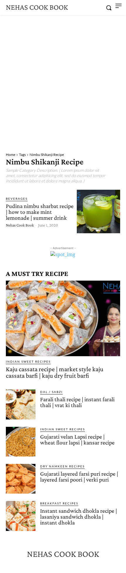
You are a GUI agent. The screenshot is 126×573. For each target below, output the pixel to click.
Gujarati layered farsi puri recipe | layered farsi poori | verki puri (79, 476)
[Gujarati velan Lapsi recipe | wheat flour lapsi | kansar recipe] (20, 442)
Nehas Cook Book (20, 225)
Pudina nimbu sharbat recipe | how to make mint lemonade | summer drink (40, 212)
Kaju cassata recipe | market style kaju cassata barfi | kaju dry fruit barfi (54, 372)
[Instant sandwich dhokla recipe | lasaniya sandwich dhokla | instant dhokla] (20, 516)
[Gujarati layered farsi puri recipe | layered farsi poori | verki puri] (20, 479)
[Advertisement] (63, 81)
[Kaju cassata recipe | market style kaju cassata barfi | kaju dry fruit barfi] (63, 318)
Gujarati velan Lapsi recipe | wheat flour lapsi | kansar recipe (77, 439)
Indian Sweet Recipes (28, 361)
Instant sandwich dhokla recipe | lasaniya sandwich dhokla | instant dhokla (78, 516)
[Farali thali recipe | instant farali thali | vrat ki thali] (20, 404)
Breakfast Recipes (59, 503)
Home (10, 154)
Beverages (17, 198)
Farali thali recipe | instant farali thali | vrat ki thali (77, 402)
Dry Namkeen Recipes (62, 466)
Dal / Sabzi (51, 392)
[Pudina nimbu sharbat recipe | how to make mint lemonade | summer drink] (98, 211)
